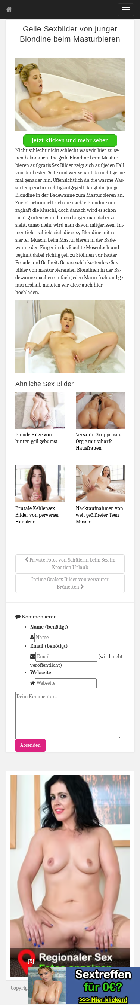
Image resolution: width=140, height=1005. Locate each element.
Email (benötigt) (49, 646)
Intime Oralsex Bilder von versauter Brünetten (70, 583)
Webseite (40, 672)
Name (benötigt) (49, 627)
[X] (31, 961)
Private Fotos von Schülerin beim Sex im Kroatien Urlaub (71, 564)
